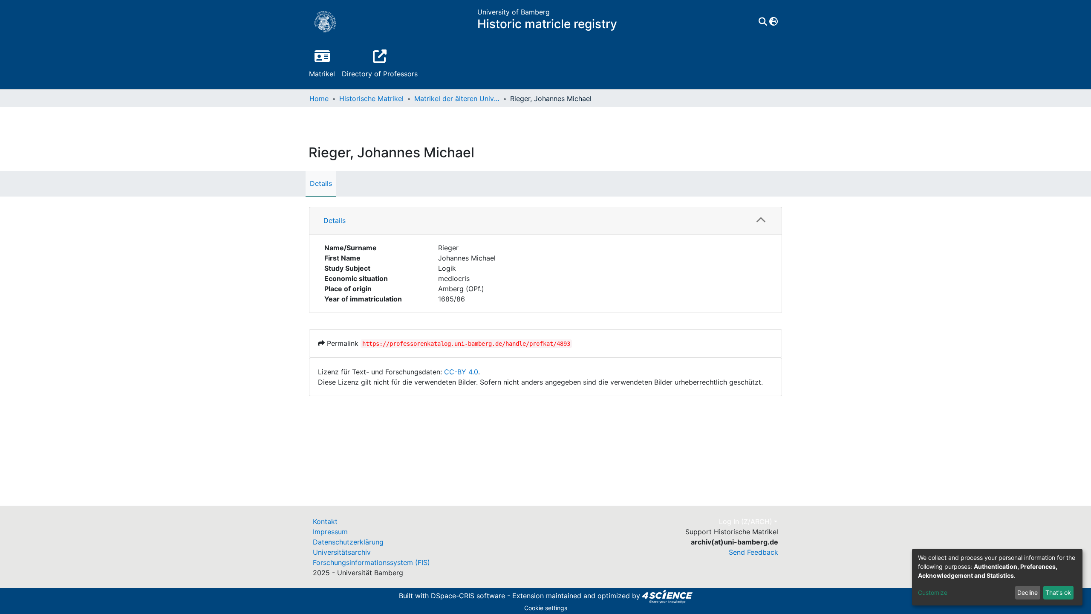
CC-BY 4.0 (461, 372)
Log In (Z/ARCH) (745, 521)
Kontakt (325, 521)
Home (319, 98)
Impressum (330, 531)
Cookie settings (545, 607)
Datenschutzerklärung (348, 542)
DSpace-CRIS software (468, 595)
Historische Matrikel (371, 98)
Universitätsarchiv (342, 552)
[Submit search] (762, 22)
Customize (932, 592)
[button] (773, 22)
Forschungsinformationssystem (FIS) (371, 562)
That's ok (1058, 592)
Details (321, 183)
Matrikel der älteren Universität (456, 98)
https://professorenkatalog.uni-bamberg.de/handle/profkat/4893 (466, 343)
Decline (1027, 592)
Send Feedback (753, 552)
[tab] (545, 221)
